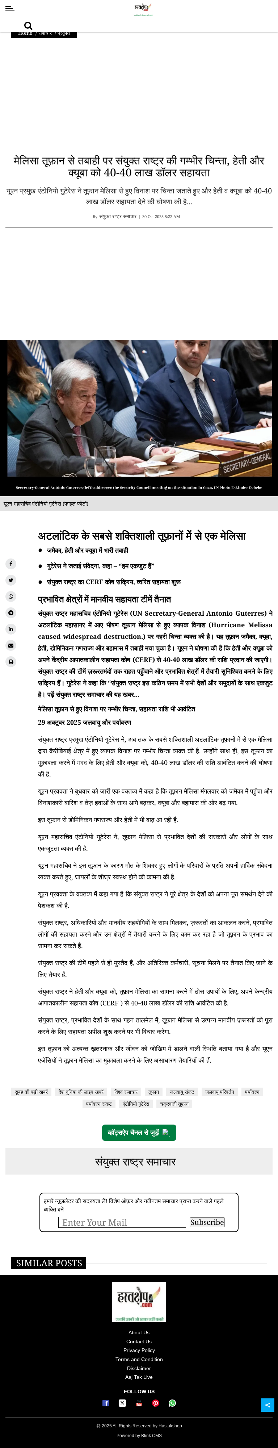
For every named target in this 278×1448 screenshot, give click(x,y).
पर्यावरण (252, 1091)
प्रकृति (64, 32)
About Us (139, 1332)
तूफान (153, 1091)
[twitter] (10, 580)
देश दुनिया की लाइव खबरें (81, 1091)
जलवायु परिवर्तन (219, 1091)
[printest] (156, 1405)
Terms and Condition (139, 1359)
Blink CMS (151, 1435)
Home (25, 32)
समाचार (45, 32)
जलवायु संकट (182, 1091)
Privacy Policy (139, 1350)
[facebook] (10, 563)
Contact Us (139, 1341)
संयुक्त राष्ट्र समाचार (135, 1161)
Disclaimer (139, 1368)
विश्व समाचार (126, 1091)
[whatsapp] (10, 596)
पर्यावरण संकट (99, 1103)
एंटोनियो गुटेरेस (136, 1103)
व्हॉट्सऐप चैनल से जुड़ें (133, 1132)
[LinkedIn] (10, 629)
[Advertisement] (139, 99)
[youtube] (140, 1405)
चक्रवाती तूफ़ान (174, 1103)
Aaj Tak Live (139, 1377)
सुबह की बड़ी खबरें (31, 1091)
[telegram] (10, 612)
